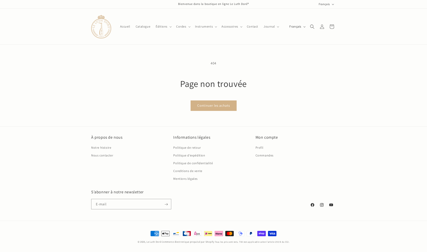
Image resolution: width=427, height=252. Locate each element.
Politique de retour (187, 147)
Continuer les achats (213, 105)
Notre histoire (101, 147)
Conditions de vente (187, 171)
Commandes (265, 155)
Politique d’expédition (189, 155)
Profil (260, 147)
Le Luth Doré (154, 241)
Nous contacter (102, 155)
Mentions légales (185, 179)
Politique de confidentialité (193, 163)
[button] (163, 26)
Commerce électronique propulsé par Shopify (188, 241)
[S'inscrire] (166, 204)
